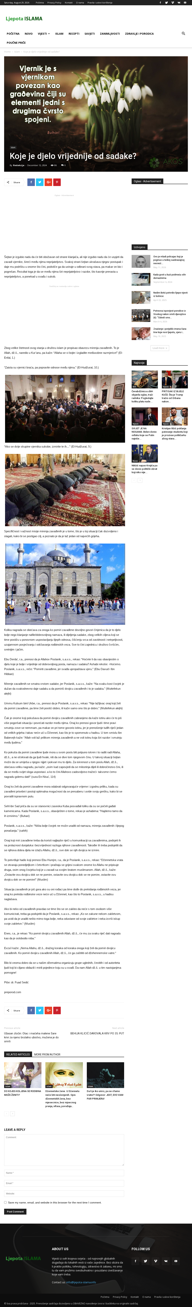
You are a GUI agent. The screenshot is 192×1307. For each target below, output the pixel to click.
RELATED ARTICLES (18, 1054)
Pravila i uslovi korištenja (100, 2)
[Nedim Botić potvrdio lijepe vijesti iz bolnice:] (141, 297)
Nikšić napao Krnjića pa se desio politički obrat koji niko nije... (144, 469)
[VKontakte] (179, 2)
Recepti (74, 33)
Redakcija (18, 165)
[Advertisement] (64, 224)
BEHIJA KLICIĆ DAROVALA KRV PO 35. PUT (97, 1033)
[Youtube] (185, 2)
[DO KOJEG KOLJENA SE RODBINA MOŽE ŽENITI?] (22, 1075)
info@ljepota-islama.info (81, 1282)
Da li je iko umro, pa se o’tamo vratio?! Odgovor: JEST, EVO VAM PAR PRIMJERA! (105, 1095)
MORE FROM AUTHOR (47, 1054)
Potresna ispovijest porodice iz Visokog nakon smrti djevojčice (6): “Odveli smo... (169, 314)
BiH (134, 386)
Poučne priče (16, 42)
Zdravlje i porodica (139, 33)
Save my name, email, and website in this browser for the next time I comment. (55, 1202)
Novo (29, 33)
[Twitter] (166, 2)
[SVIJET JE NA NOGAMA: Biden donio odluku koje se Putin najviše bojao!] (145, 416)
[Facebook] (160, 2)
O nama (80, 2)
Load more (158, 348)
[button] (183, 34)
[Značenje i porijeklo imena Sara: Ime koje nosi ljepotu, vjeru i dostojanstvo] (141, 333)
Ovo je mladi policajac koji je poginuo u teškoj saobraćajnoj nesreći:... (168, 260)
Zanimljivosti (110, 33)
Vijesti (42, 33)
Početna (40, 2)
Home (7, 51)
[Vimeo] (173, 2)
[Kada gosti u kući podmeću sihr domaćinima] (141, 279)
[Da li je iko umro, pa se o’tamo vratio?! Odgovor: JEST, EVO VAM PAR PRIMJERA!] (105, 1075)
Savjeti (90, 33)
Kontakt (69, 2)
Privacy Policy (54, 2)
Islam (59, 33)
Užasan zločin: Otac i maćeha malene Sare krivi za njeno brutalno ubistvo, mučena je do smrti (31, 1037)
